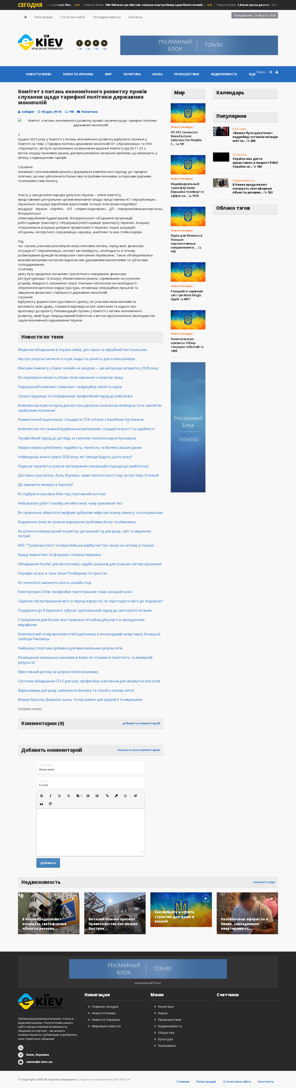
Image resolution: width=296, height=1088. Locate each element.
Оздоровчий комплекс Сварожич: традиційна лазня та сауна (70, 386)
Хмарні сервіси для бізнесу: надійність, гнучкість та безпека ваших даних (80, 447)
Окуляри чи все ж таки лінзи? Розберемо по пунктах (62, 573)
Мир (108, 74)
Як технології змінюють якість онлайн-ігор (54, 582)
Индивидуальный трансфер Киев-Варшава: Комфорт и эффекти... (187, 190)
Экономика (167, 1046)
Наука (157, 74)
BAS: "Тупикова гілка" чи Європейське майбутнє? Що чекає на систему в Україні (86, 545)
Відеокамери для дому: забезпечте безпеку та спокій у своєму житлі (76, 690)
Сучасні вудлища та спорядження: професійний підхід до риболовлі (75, 396)
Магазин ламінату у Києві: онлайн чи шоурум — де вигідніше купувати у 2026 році (88, 368)
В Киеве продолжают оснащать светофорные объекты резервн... (252, 188)
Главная (183, 1081)
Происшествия (186, 74)
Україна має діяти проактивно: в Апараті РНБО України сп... (255, 162)
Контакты (135, 17)
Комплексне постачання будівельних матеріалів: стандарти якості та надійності (86, 428)
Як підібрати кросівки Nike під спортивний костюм (61, 494)
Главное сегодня (105, 1006)
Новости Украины (78, 74)
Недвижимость (224, 74)
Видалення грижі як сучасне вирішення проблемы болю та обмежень (77, 521)
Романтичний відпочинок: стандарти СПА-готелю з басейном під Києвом (80, 419)
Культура (239, 129)
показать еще (264, 882)
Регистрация (43, 17)
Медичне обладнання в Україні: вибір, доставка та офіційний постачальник (82, 349)
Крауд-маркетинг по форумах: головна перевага (59, 554)
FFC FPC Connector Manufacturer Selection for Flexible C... (186, 138)
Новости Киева (136, 5)
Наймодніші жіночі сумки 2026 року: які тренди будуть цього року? (75, 456)
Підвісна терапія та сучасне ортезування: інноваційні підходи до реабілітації (83, 466)
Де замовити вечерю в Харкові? (45, 484)
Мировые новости (106, 1026)
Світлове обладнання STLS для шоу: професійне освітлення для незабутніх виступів (89, 681)
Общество (166, 1033)
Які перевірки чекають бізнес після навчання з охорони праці (70, 377)
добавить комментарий (141, 723)
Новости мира (182, 127)
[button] (41, 796)
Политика (132, 74)
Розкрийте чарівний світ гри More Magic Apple (187, 295)
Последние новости (107, 17)
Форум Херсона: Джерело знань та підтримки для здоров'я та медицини (80, 699)
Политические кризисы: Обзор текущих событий (185, 343)
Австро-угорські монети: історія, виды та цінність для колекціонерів (76, 358)
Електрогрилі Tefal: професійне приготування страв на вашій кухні (75, 591)
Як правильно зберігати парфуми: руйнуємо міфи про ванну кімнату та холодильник (90, 512)
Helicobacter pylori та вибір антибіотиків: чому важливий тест (70, 503)
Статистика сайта (72, 17)
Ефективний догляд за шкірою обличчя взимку (58, 671)
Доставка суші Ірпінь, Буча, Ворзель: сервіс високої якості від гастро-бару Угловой (88, 475)
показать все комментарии (139, 750)
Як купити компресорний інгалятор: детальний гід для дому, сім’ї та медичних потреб (84, 534)
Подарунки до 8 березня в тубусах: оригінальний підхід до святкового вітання (84, 610)
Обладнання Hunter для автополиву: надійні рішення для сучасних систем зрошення (89, 564)
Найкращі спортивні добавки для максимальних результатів (70, 648)
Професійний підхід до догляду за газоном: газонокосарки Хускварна (77, 438)
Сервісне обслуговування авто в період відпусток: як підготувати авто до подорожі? (90, 601)
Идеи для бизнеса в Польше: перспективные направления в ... (186, 241)
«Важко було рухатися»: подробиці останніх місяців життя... (255, 137)
